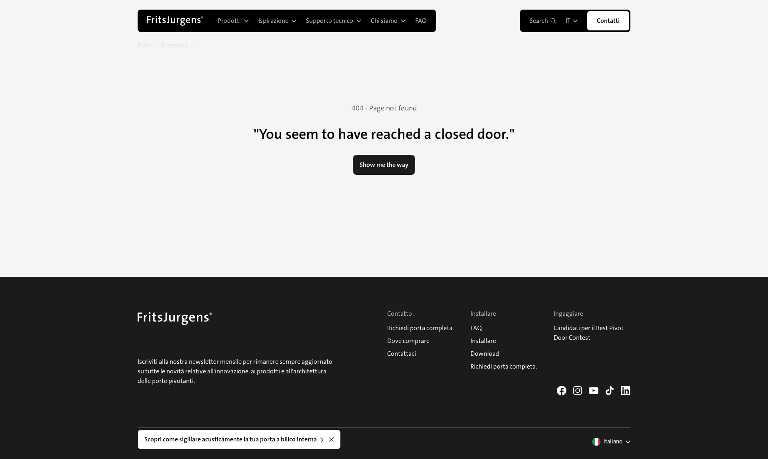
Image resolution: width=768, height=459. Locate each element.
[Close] (331, 439)
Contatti (608, 20)
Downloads (174, 44)
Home (145, 44)
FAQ (420, 20)
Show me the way (384, 164)
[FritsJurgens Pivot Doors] (175, 21)
